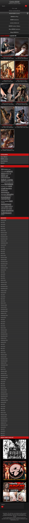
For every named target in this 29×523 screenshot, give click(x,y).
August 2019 (3, 379)
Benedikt (2, 184)
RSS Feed (10, 10)
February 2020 (4, 371)
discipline (9, 188)
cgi (7, 104)
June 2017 (3, 431)
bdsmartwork (5, 177)
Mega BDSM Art (14, 32)
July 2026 (3, 222)
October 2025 (3, 240)
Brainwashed (9, 150)
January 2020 (3, 373)
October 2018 (3, 398)
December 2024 (4, 261)
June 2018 (3, 406)
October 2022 (3, 313)
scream (10, 207)
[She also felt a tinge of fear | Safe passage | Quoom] (21, 92)
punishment (11, 127)
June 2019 (3, 381)
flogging (6, 195)
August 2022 (3, 317)
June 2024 (3, 274)
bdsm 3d (5, 104)
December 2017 (4, 418)
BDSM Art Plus (14, 16)
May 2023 (3, 298)
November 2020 (4, 360)
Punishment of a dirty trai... (7, 125)
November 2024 (4, 263)
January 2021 (3, 356)
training (2, 214)
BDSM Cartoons (14, 19)
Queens (25, 81)
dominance (5, 192)
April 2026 (3, 228)
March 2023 (3, 303)
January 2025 (3, 259)
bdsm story (11, 182)
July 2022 (3, 319)
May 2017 (3, 433)
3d (2, 169)
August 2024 (3, 269)
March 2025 (3, 255)
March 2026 (3, 230)
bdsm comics (4, 182)
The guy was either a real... (7, 102)
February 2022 (4, 329)
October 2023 (3, 290)
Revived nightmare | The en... (21, 79)
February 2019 (4, 389)
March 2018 (3, 412)
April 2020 (3, 367)
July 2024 (3, 272)
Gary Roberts (4, 161)
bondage (4, 150)
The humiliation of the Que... (7, 79)
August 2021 (3, 342)
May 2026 (3, 226)
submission (6, 213)
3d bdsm (5, 169)
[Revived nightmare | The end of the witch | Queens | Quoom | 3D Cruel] (21, 70)
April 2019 (3, 385)
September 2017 (4, 425)
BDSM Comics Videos (14, 26)
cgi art (24, 127)
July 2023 (3, 294)
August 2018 (3, 402)
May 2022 (3, 323)
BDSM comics (4, 158)
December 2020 (4, 358)
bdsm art (19, 58)
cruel (22, 58)
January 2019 (3, 392)
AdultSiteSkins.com (14, 519)
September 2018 (4, 400)
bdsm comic (8, 58)
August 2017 (3, 427)
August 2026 (3, 220)
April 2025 (3, 253)
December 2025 (4, 236)
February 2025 (4, 257)
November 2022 (4, 311)
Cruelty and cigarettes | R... (7, 56)
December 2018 (4, 394)
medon (8, 199)
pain (11, 201)
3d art (4, 58)
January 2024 (3, 284)
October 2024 (3, 265)
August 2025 (3, 245)
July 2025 (3, 247)
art (5, 171)
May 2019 (3, 383)
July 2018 (3, 404)
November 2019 (4, 375)
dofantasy (4, 190)
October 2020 (3, 363)
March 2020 (3, 369)
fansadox (10, 194)
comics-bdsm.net (14, 23)
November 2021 (4, 336)
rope (6, 206)
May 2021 (3, 348)
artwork (18, 127)
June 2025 (3, 249)
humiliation (6, 197)
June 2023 (3, 296)
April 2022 (3, 325)
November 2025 (4, 238)
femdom (2, 195)
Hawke (9, 195)
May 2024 (3, 276)
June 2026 (3, 224)
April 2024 (3, 278)
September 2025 (4, 243)
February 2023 (4, 305)
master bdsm (4, 199)
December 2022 (4, 309)
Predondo (3, 202)
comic (10, 186)
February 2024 (4, 282)
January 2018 (3, 416)
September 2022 (4, 315)
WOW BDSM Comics (14, 13)
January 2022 (3, 332)
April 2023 (3, 300)
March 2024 (3, 280)
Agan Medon (4, 156)
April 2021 (3, 350)
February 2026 (4, 232)
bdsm (19, 81)
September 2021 (4, 340)
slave (3, 210)
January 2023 (3, 307)
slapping (7, 208)
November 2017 (4, 420)
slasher (10, 208)
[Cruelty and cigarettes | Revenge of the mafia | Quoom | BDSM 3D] (7, 47)
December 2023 (4, 286)
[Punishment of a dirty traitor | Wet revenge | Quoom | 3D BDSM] (7, 115)
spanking (9, 210)
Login (16, 8)
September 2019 (4, 377)
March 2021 (3, 352)
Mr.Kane (3, 201)
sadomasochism (4, 207)
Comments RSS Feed (16, 10)
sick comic (3, 208)
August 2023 (3, 292)
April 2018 (3, 410)
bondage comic (4, 186)
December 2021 (4, 334)
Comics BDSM (14, 2)
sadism (10, 206)
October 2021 (3, 338)
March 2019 (3, 387)
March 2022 (3, 327)
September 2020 (4, 365)
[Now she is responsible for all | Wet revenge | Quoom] (21, 47)
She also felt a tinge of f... (21, 102)
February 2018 (4, 414)
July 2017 (3, 429)
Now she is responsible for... (21, 56)
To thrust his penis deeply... (21, 125)
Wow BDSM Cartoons (14, 29)
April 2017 (3, 435)
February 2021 (4, 354)
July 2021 (3, 344)
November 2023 (4, 288)
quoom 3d (26, 58)
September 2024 (4, 267)
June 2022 (3, 321)
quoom (2, 206)
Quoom (3, 163)
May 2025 (3, 251)
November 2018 (4, 396)
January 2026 (3, 234)
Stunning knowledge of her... (7, 148)
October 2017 (3, 423)
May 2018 (3, 408)
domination (4, 194)
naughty (7, 201)
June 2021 (3, 346)
